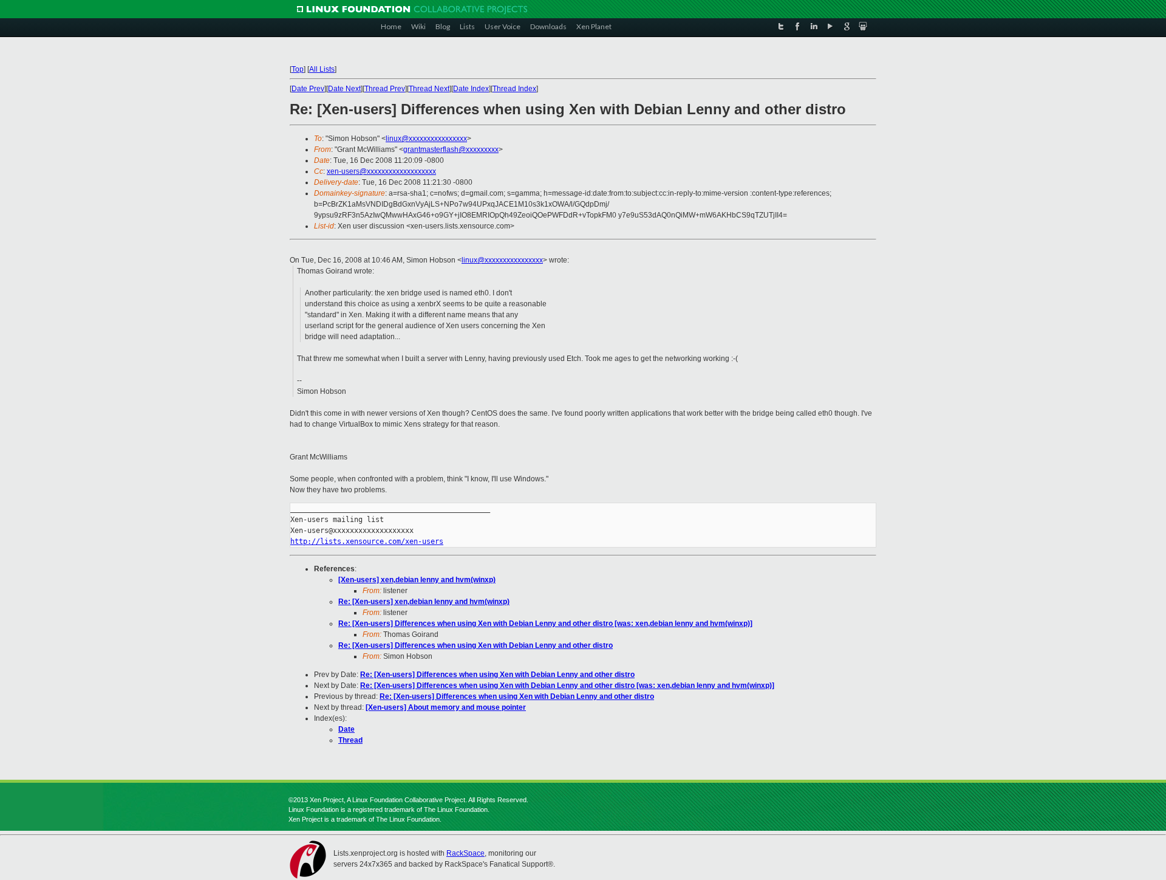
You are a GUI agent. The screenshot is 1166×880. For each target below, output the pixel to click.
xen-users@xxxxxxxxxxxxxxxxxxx (381, 171)
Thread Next (429, 88)
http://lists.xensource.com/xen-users (366, 541)
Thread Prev (384, 88)
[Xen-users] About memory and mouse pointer (446, 707)
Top (298, 69)
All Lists (322, 69)
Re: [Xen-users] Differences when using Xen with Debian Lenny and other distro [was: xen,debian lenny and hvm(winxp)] (545, 623)
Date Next (344, 88)
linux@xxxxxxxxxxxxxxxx (426, 138)
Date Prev (308, 88)
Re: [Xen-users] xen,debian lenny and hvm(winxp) (424, 601)
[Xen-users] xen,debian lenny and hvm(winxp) (417, 580)
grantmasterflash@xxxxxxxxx (451, 149)
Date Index (471, 88)
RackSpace (465, 853)
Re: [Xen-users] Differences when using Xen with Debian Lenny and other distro (475, 645)
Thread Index (514, 88)
